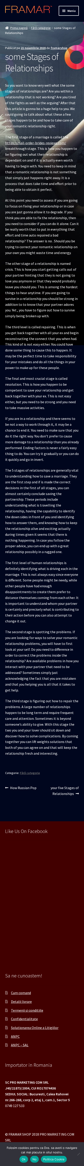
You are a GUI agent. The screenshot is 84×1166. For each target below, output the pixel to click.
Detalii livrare (21, 1001)
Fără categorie (41, 28)
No (34, 1159)
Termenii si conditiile (27, 1010)
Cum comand (21, 992)
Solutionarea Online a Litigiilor (34, 1027)
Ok (24, 1159)
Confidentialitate (24, 1019)
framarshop (59, 48)
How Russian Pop (23, 788)
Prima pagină (19, 28)
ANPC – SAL (19, 1045)
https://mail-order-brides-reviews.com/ (35, 143)
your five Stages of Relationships (64, 790)
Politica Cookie (54, 1159)
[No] (78, 1154)
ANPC (15, 1036)
